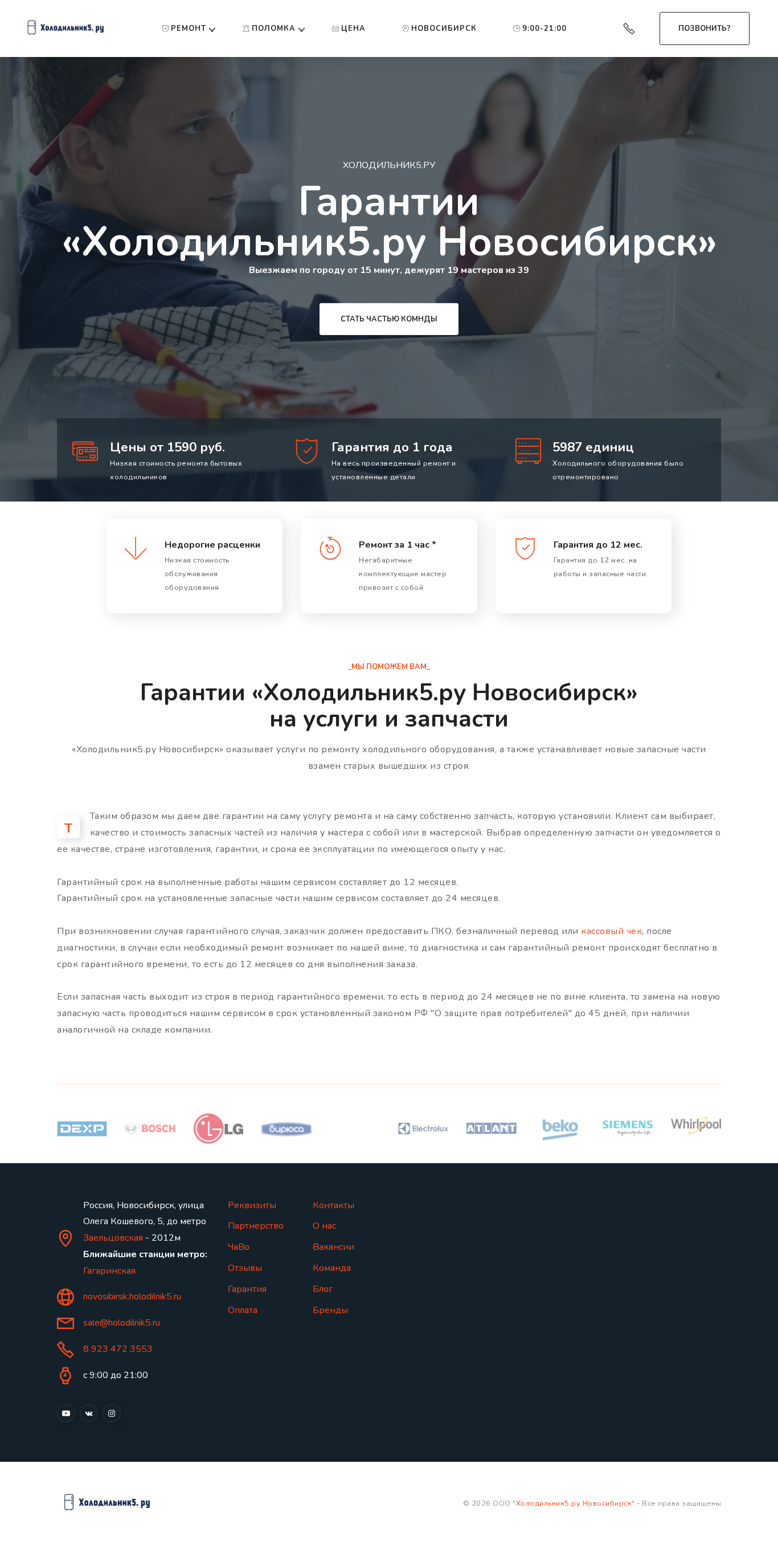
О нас (324, 1226)
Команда (332, 1268)
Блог (323, 1289)
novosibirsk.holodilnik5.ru (132, 1296)
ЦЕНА (353, 28)
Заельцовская (113, 1238)
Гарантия (247, 1289)
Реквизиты (252, 1205)
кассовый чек (611, 931)
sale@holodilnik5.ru (121, 1322)
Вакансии (333, 1247)
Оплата (242, 1310)
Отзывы (245, 1268)
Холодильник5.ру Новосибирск (574, 1503)
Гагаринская (109, 1271)
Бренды (330, 1310)
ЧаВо (238, 1247)
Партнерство (256, 1226)
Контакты (333, 1205)
